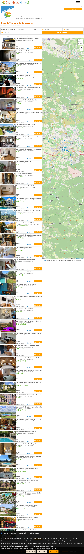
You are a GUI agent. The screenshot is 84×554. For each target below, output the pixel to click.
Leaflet (66, 258)
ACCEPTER (53, 551)
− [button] (81, 50)
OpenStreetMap (79, 258)
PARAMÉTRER (30, 551)
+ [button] (81, 47)
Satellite (80, 41)
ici (57, 549)
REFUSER (42, 551)
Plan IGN (80, 43)
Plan (80, 39)
